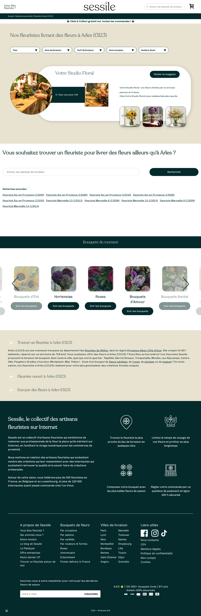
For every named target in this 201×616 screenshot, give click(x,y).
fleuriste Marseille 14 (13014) (21, 206)
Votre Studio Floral (74, 73)
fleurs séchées (118, 361)
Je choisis (36, 600)
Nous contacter (150, 540)
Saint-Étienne (108, 557)
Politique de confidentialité (157, 553)
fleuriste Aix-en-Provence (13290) (23, 194)
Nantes (122, 539)
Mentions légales (151, 548)
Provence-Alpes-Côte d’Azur (144, 350)
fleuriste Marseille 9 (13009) (177, 200)
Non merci (14, 600)
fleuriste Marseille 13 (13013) (64, 200)
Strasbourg (124, 543)
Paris (103, 530)
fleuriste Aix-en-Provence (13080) (67, 194)
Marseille (123, 530)
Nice (103, 539)
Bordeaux (106, 548)
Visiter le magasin (165, 74)
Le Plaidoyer (27, 548)
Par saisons (67, 534)
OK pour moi (58, 600)
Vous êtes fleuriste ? (32, 530)
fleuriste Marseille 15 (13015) (139, 200)
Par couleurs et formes (73, 543)
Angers (104, 561)
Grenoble (123, 561)
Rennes (104, 552)
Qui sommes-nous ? (31, 534)
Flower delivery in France (75, 561)
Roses (63, 297)
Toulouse (123, 534)
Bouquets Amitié (137, 297)
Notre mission (28, 539)
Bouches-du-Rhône (96, 350)
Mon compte (148, 557)
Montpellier (107, 543)
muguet (167, 361)
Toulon (122, 552)
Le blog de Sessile (31, 543)
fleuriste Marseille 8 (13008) (102, 200)
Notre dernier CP (30, 557)
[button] (6, 610)
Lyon (103, 534)
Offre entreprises (30, 552)
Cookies (145, 562)
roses (136, 361)
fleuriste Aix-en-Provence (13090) (154, 194)
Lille (120, 548)
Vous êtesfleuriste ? (10, 6)
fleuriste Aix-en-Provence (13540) (110, 194)
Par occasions (68, 530)
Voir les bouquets (26, 305)
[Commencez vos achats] (192, 7)
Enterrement (67, 557)
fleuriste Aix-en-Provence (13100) (23, 200)
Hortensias (26, 297)
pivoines (149, 361)
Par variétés (67, 539)
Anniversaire (67, 552)
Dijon (121, 557)
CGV (143, 544)
